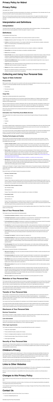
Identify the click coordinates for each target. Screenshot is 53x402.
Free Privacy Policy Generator (14, 399)
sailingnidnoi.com (23, 67)
